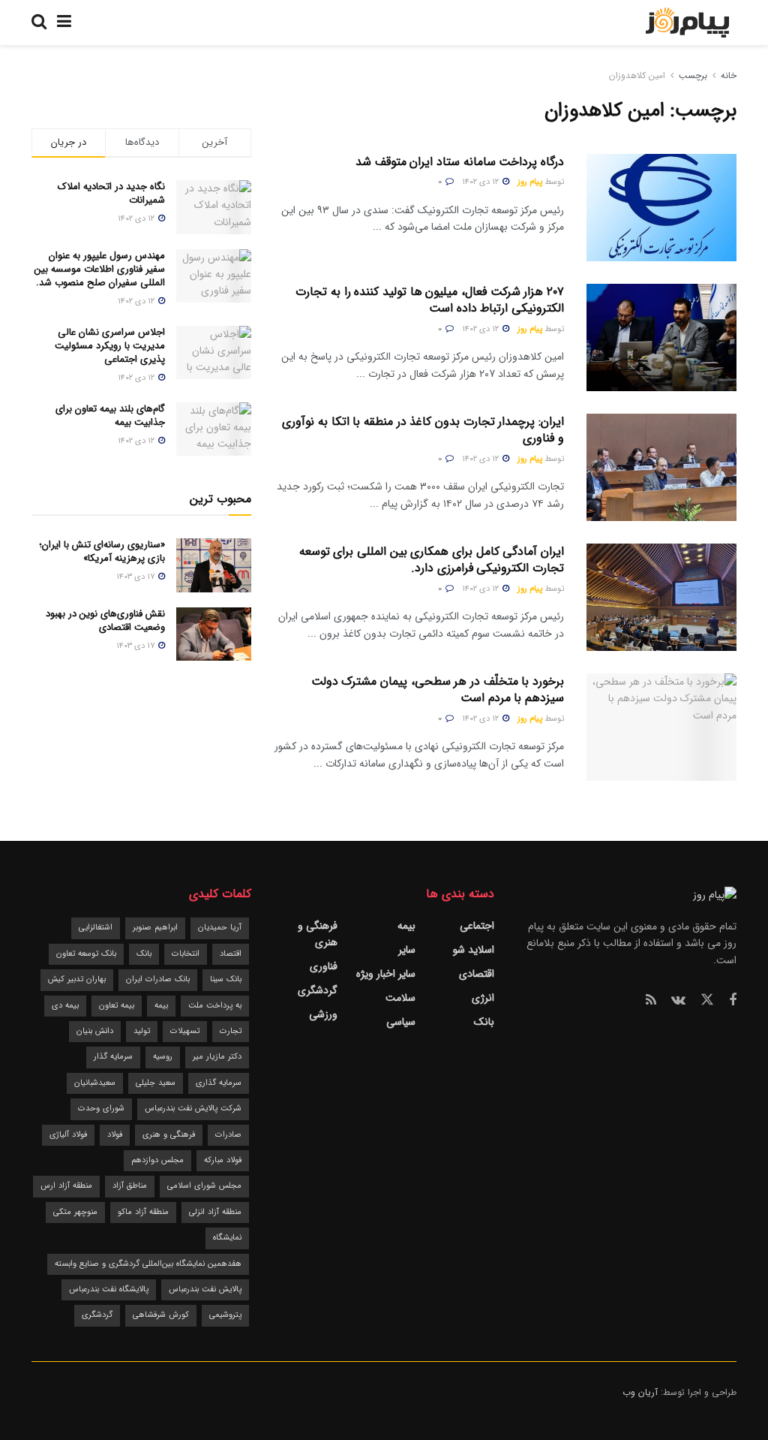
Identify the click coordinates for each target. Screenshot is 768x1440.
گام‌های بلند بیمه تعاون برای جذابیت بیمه (110, 415)
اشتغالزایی (95, 927)
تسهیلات (185, 1031)
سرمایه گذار (113, 1056)
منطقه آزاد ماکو (143, 1212)
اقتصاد (231, 953)
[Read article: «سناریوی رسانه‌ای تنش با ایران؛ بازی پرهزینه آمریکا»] (213, 565)
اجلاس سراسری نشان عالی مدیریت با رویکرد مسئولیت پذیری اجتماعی (110, 345)
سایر (407, 949)
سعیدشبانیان (95, 1083)
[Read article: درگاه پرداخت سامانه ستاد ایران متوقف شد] (661, 207)
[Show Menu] (64, 22)
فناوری (324, 966)
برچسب (693, 75)
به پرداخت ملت (215, 1005)
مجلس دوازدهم (157, 1160)
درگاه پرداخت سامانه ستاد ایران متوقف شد (460, 161)
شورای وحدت (101, 1108)
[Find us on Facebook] (732, 1001)
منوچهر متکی (75, 1212)
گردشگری (318, 990)
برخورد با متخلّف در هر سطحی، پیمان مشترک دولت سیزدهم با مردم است (437, 689)
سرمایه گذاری (219, 1083)
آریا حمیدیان (220, 927)
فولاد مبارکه (223, 1160)
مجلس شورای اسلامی (204, 1185)
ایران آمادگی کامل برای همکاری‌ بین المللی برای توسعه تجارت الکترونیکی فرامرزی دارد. (431, 559)
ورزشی (323, 1014)
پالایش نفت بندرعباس (205, 1289)
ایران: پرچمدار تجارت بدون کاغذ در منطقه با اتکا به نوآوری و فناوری (423, 429)
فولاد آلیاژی (68, 1134)
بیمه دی (65, 1005)
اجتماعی (477, 925)
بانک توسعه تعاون (86, 953)
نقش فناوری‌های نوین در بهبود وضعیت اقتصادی (105, 620)
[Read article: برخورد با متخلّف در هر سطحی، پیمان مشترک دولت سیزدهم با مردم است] (661, 727)
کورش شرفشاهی (161, 1315)
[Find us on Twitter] (707, 1000)
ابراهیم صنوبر (155, 927)
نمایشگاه (227, 1237)
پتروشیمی (225, 1315)
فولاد (114, 1134)
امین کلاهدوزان (637, 75)
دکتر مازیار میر (217, 1056)
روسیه (162, 1056)
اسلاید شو (473, 949)
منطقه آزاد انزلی (215, 1212)
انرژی (483, 998)
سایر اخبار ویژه (386, 974)
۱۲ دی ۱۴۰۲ (481, 182)
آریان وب (640, 1392)
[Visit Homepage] (687, 23)
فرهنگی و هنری (317, 933)
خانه (727, 75)
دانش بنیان (94, 1031)
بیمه (407, 925)
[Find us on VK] (678, 1001)
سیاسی (401, 1022)
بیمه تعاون (116, 1005)
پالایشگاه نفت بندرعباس (108, 1289)
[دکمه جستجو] (39, 22)
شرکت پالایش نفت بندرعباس (193, 1108)
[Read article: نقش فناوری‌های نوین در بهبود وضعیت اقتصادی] (213, 634)
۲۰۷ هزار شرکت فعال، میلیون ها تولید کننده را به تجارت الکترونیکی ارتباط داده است (430, 300)
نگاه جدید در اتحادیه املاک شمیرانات (111, 193)
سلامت (401, 998)
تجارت (231, 1031)
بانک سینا (226, 979)
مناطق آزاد (129, 1185)
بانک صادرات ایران (158, 979)
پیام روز (530, 182)
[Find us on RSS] (651, 1001)
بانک (484, 1022)
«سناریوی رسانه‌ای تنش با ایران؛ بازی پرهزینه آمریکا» (102, 551)
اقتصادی (476, 974)
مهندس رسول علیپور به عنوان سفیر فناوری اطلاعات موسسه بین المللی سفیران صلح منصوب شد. (99, 269)
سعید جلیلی (156, 1083)
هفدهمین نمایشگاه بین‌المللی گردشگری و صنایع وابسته (148, 1264)
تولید (142, 1031)
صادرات (228, 1134)
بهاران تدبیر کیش (77, 979)
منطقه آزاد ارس (66, 1185)
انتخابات (186, 953)
